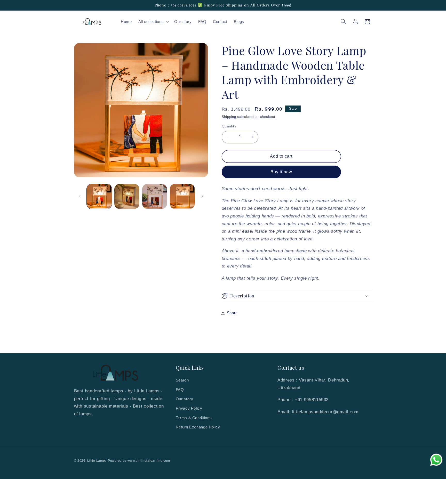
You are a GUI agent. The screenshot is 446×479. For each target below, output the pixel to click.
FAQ (180, 390)
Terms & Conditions (194, 418)
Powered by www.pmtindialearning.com (139, 460)
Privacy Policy (189, 408)
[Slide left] (79, 196)
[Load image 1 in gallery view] (99, 196)
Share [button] (232, 313)
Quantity (229, 126)
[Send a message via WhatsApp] (436, 460)
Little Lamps (97, 460)
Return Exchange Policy (198, 427)
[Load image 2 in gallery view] (126, 196)
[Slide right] (202, 196)
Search (182, 380)
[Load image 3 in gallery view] (154, 196)
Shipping (229, 117)
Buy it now (281, 172)
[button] (153, 21)
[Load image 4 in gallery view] (182, 196)
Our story (184, 399)
